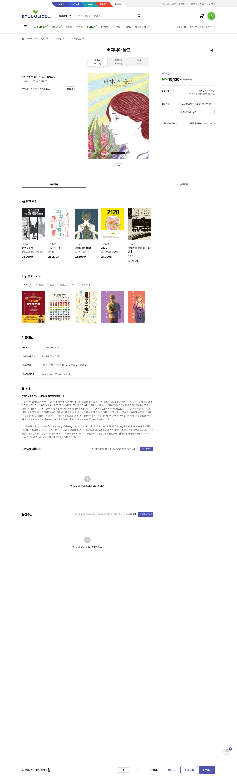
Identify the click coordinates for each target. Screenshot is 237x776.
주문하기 (206, 769)
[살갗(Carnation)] (86, 233)
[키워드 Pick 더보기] (151, 309)
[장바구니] (201, 16)
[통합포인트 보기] (173, 90)
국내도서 (31, 38)
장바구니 (172, 769)
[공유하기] (212, 50)
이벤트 (79, 26)
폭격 (73, 285)
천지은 (50, 76)
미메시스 (25, 81)
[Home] (23, 38)
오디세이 (56, 26)
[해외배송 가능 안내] (177, 123)
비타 (26, 285)
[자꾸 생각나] (59, 233)
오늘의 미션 (182, 27)
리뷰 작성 (147, 449)
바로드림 (189, 769)
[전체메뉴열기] (25, 26)
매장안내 (203, 4)
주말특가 (91, 26)
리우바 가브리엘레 (30, 76)
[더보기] (148, 26)
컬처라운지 (140, 26)
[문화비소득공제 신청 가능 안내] (214, 123)
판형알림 (83, 365)
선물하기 (154, 769)
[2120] (112, 233)
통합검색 (63, 15)
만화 (43, 38)
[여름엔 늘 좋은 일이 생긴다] (139, 235)
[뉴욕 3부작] (33, 233)
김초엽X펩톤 (40, 26)
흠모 (52, 285)
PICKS (127, 26)
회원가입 (165, 4)
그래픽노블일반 (74, 38)
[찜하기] (138, 770)
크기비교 (118, 165)
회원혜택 (182, 4)
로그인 (173, 4)
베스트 (68, 26)
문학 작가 (86, 285)
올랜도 (63, 285)
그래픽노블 (56, 38)
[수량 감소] (119, 770)
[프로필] (211, 16)
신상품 (116, 26)
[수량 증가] (127, 770)
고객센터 (212, 4)
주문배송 (194, 4)
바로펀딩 (104, 26)
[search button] (139, 16)
